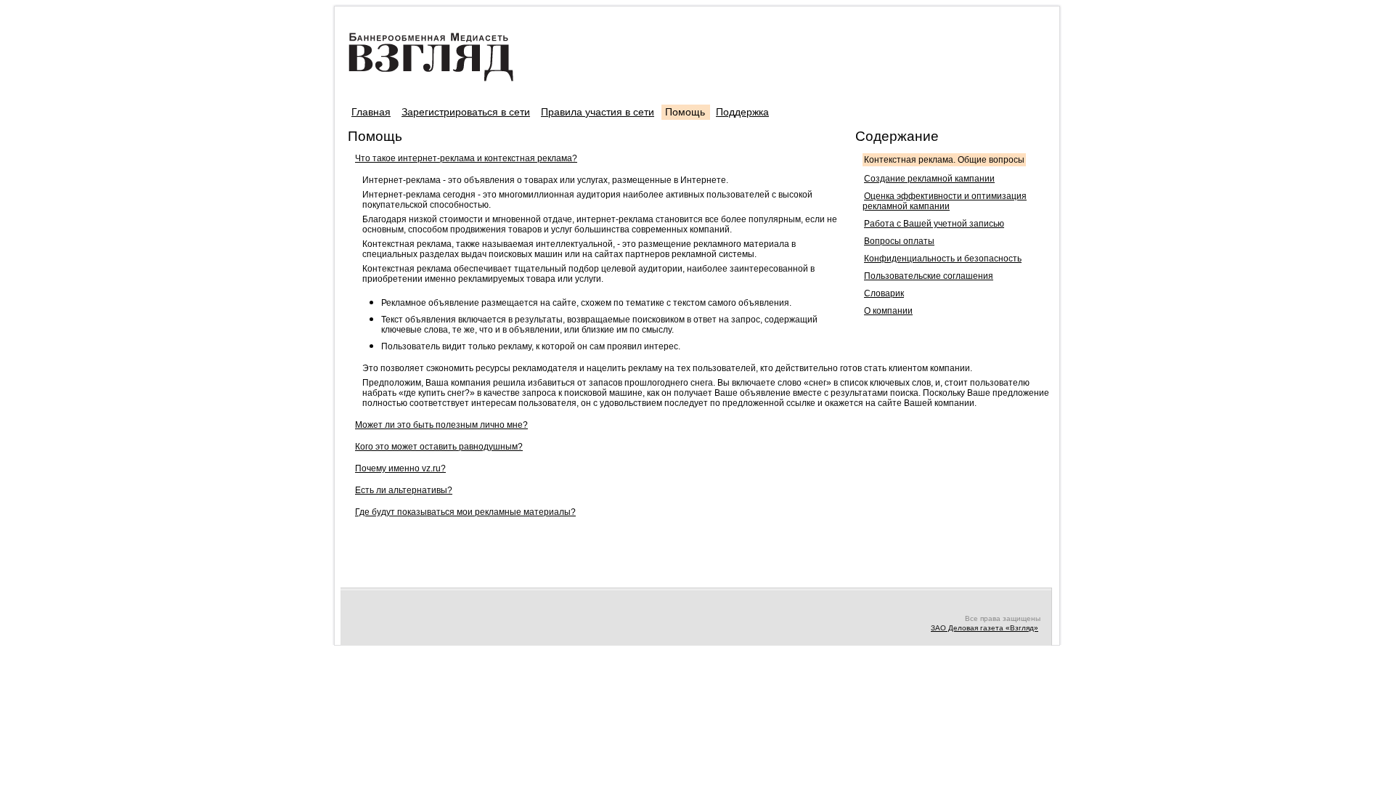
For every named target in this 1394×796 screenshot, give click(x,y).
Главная (371, 112)
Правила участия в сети (597, 112)
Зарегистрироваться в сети (466, 112)
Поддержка (742, 112)
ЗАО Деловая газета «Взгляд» (984, 628)
